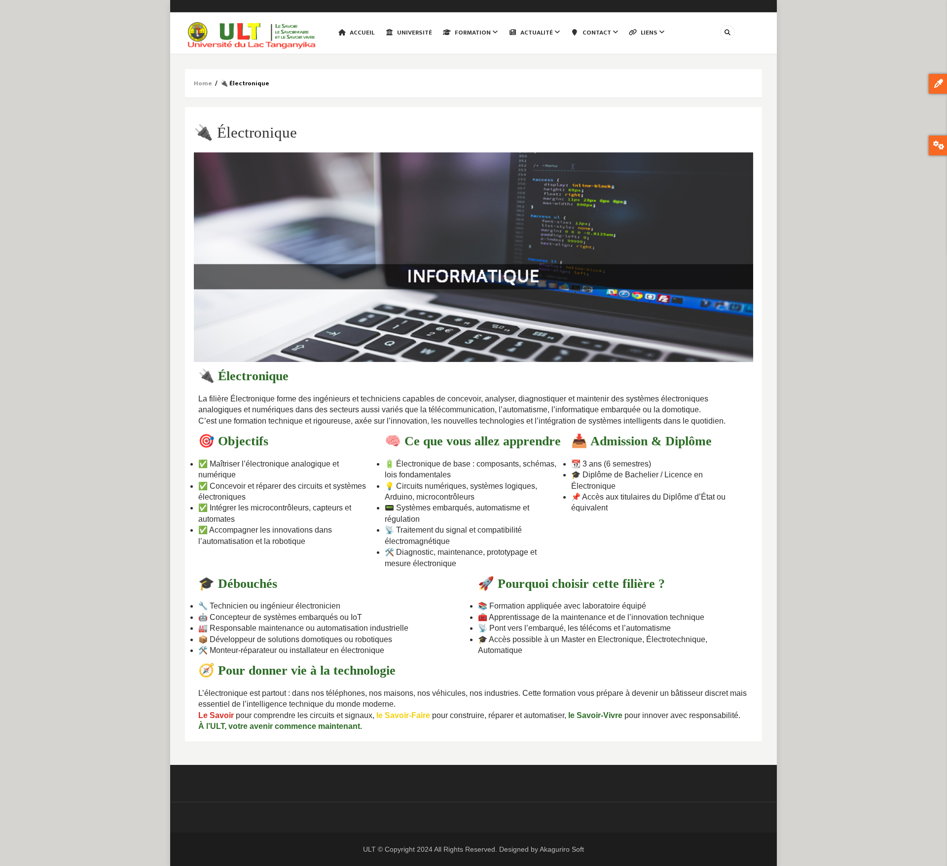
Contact (597, 32)
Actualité (536, 32)
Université (414, 32)
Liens (649, 32)
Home (203, 83)
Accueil (361, 32)
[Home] (251, 35)
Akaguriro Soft (562, 849)
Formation (472, 32)
